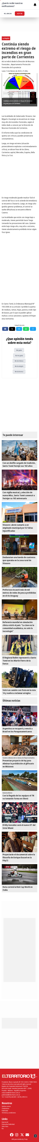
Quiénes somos (6, 1106)
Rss (3, 1128)
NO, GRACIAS (8, 13)
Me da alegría (19, 366)
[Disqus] (19, 405)
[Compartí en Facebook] (5, 329)
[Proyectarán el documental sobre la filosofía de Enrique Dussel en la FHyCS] (19, 842)
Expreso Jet (5, 1122)
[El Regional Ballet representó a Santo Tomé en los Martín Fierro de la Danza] (19, 645)
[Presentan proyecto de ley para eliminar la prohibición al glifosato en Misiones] (19, 745)
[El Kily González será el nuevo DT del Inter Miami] (19, 812)
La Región (6, 38)
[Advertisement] (19, 285)
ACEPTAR (19, 13)
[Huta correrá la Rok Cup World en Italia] (19, 874)
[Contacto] (27, 1134)
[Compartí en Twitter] (12, 329)
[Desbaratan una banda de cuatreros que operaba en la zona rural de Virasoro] (19, 544)
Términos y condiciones (9, 1113)
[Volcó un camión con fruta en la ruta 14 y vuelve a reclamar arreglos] (19, 677)
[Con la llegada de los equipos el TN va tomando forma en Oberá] (19, 780)
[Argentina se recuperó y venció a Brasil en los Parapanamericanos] (19, 716)
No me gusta (19, 356)
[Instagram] (17, 1134)
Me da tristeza (19, 361)
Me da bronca (19, 372)
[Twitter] (22, 1134)
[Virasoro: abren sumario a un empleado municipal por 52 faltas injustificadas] (19, 512)
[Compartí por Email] (19, 329)
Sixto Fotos (5, 1126)
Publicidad (5, 1111)
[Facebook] (11, 1134)
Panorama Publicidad (8, 1124)
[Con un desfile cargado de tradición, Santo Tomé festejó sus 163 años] (19, 450)
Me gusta (19, 350)
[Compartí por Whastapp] (26, 329)
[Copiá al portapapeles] (33, 329)
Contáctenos (5, 1108)
